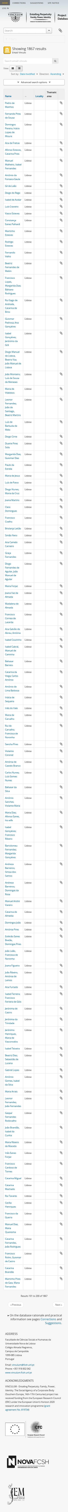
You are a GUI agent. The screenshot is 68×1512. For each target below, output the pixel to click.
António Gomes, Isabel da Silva (12, 1080)
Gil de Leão (10, 186)
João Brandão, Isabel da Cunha (12, 1131)
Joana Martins (12, 500)
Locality (39, 96)
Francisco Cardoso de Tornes (11, 1167)
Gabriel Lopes (12, 1070)
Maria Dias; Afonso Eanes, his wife (12, 816)
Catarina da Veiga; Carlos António (11, 675)
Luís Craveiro (11, 206)
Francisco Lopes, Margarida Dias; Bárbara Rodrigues (13, 285)
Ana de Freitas (12, 143)
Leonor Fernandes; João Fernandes (13, 1102)
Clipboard (60, 30)
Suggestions (36, 3)
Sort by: (15, 74)
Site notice (53, 3)
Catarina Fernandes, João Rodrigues (13, 1242)
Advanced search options (34, 82)
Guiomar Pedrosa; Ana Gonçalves (12, 322)
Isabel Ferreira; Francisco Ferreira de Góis (13, 997)
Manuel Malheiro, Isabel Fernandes (13, 164)
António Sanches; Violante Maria (12, 801)
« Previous (15, 1304)
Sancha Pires (11, 744)
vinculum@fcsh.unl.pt (23, 1364)
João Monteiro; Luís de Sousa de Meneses (12, 378)
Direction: (44, 74)
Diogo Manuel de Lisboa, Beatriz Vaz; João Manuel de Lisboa (13, 359)
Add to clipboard (61, 103)
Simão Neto (11, 535)
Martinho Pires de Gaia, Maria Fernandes (12, 1282)
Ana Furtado (11, 987)
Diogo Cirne (11, 436)
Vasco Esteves (12, 213)
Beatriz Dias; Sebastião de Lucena (11, 1059)
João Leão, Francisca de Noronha (11, 954)
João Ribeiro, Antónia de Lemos (11, 976)
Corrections (19, 3)
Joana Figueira (12, 965)
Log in (5, 8)
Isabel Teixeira (12, 1048)
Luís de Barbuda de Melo (11, 425)
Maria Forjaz (11, 586)
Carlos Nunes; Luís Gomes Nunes (12, 776)
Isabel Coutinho (13, 639)
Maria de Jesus (12, 475)
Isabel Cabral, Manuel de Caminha (12, 650)
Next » (58, 1304)
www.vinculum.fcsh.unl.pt (18, 1372)
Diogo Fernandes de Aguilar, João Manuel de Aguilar (12, 571)
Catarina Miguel (13, 1178)
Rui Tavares (11, 1195)
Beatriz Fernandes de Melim (12, 267)
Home (5, 3)
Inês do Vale (11, 708)
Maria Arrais (11, 1091)
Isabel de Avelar (13, 199)
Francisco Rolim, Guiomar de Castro (13, 1257)
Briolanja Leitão (13, 528)
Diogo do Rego (12, 192)
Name (8, 96)
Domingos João (13, 922)
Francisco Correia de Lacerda (10, 618)
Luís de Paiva (11, 482)
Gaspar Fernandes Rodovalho (10, 1116)
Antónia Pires (12, 929)
